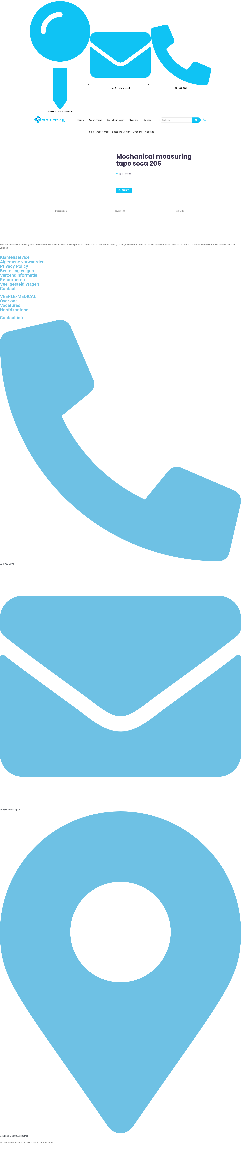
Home (81, 119)
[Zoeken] (196, 120)
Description (61, 211)
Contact (148, 119)
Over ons (133, 119)
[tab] (61, 211)
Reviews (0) (120, 211)
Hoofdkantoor (14, 309)
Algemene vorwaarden (22, 261)
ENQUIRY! (123, 190)
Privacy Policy (14, 266)
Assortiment (95, 119)
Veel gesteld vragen (19, 284)
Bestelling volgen (115, 119)
